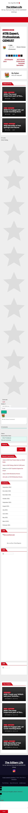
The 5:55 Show (11, 92)
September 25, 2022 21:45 (11, 731)
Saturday (6, 123)
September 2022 (7, 487)
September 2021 (7, 502)
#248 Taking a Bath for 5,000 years (16, 465)
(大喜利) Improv (22, 783)
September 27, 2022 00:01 (11, 698)
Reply (2, 800)
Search (4, 444)
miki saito (5, 477)
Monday (5, 92)
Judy (13, 98)
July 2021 (5, 510)
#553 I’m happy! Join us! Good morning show (14, 111)
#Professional (12, 49)
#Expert (19, 47)
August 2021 (6, 506)
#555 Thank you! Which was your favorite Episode (13, 696)
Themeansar (13, 779)
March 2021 (6, 521)
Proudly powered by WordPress (9, 777)
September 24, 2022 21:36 (11, 747)
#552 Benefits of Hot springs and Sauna (12, 126)
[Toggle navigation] (14, 19)
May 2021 (5, 517)
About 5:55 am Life (14, 783)
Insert (4, 811)
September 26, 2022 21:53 (11, 714)
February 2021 (6, 525)
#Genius (23, 47)
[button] (25, 19)
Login (3, 401)
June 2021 (5, 513)
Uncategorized (7, 692)
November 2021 (7, 494)
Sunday (5, 724)
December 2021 (7, 491)
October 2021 (6, 498)
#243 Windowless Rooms (13, 473)
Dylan (11, 45)
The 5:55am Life (14, 7)
